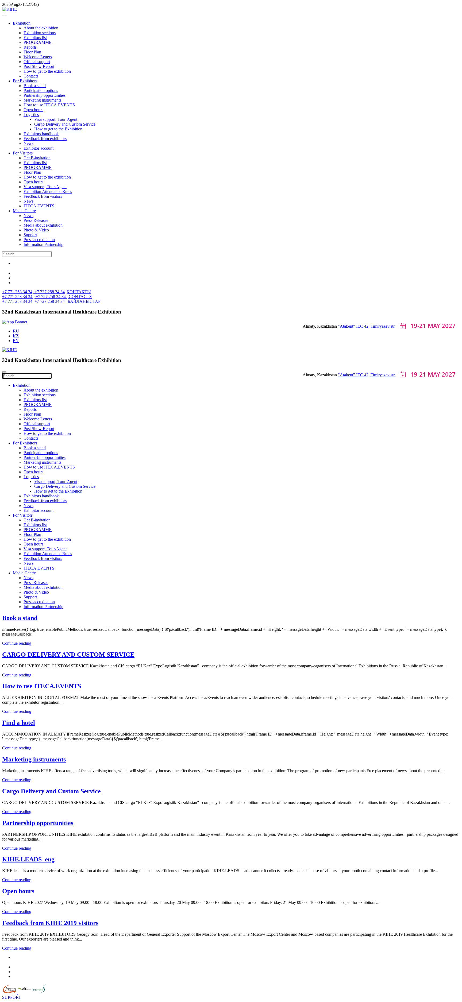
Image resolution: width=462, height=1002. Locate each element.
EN (16, 340)
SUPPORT (11, 997)
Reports (30, 47)
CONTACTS (80, 296)
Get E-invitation (37, 158)
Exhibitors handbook (41, 133)
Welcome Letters (38, 57)
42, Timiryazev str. (379, 326)
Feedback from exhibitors (45, 138)
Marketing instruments (42, 100)
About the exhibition (41, 28)
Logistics (31, 114)
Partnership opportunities (45, 95)
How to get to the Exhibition (58, 129)
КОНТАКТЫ (79, 291)
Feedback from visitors (43, 196)
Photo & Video (36, 230)
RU (16, 331)
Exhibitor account (38, 148)
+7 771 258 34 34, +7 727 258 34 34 (33, 291)
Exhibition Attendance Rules (48, 191)
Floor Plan (32, 52)
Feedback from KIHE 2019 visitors (50, 922)
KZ (16, 336)
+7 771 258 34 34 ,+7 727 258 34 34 (33, 301)
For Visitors (23, 153)
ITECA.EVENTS (39, 206)
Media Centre (24, 210)
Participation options (41, 90)
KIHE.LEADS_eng (28, 859)
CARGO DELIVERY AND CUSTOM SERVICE (68, 654)
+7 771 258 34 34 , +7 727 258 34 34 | (35, 296)
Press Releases (36, 220)
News (28, 143)
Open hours (33, 109)
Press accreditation (39, 239)
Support (30, 235)
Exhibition (21, 23)
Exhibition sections (40, 32)
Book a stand (35, 85)
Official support (37, 61)
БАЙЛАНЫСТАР (84, 301)
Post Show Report (39, 66)
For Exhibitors (25, 81)
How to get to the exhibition (47, 71)
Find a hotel (18, 722)
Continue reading (16, 643)
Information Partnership (43, 244)
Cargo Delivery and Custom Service (64, 124)
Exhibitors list (35, 37)
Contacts (31, 76)
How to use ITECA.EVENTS (49, 105)
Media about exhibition (43, 225)
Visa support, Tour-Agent (55, 119)
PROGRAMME (38, 42)
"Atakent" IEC (351, 326)
